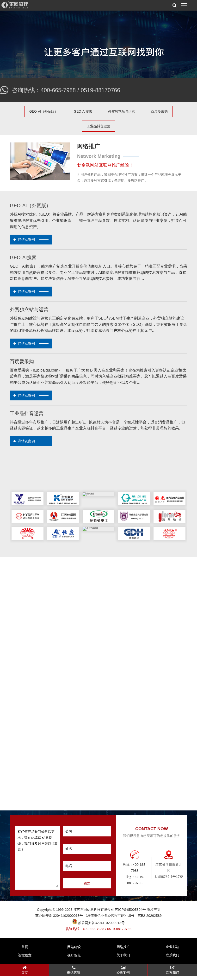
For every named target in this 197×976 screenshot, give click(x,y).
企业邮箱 (172, 947)
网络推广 (123, 947)
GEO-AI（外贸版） (43, 111)
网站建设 (74, 947)
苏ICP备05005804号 (130, 910)
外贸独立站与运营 (121, 111)
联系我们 (172, 955)
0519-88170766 (100, 90)
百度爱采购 (159, 111)
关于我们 (123, 955)
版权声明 (153, 910)
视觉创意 (24, 955)
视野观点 (74, 955)
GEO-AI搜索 (83, 111)
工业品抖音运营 (98, 126)
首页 (24, 947)
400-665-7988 (58, 90)
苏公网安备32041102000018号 (101, 923)
